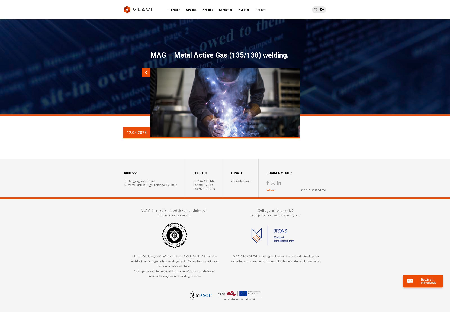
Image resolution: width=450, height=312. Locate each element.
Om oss (191, 9)
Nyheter (244, 9)
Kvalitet (208, 9)
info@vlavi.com (240, 181)
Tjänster (174, 9)
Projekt (260, 9)
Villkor (270, 190)
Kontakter (225, 9)
